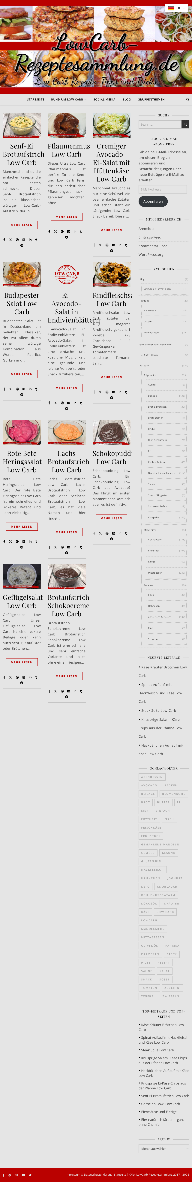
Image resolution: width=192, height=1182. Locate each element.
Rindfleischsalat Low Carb (117, 299)
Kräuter (171, 903)
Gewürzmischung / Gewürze (156, 344)
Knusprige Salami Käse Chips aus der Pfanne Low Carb (160, 728)
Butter (163, 802)
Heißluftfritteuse (149, 355)
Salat (165, 971)
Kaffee (152, 561)
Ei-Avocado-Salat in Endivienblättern (74, 307)
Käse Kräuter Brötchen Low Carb (161, 1027)
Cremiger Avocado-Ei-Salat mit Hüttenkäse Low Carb (111, 162)
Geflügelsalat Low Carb (23, 601)
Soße (164, 979)
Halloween (150, 310)
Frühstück (153, 550)
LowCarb (149, 920)
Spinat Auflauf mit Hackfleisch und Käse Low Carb (160, 693)
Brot (145, 802)
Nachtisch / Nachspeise (161, 473)
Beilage (152, 395)
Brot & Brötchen (157, 406)
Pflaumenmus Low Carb (69, 149)
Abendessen (155, 539)
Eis (150, 451)
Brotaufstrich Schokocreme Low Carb (69, 605)
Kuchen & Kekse (157, 462)
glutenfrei (151, 861)
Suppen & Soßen (157, 506)
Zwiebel (148, 996)
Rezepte (144, 365)
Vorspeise (153, 517)
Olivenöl (149, 945)
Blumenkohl (173, 794)
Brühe (151, 428)
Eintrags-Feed (150, 237)
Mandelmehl (153, 929)
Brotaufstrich (155, 417)
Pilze (146, 962)
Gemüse (148, 853)
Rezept (164, 962)
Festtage (144, 300)
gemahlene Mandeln (160, 844)
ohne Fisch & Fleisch (159, 617)
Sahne (146, 971)
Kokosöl (149, 903)
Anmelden (147, 228)
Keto (145, 886)
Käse (145, 912)
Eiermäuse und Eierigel (159, 1111)
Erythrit (149, 819)
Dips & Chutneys (157, 440)
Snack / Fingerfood (159, 495)
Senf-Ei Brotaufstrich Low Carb (24, 154)
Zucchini (172, 988)
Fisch (151, 594)
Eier (144, 810)
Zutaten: (148, 585)
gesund (169, 853)
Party (171, 954)
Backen (171, 785)
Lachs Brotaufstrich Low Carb (68, 461)
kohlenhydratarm (158, 895)
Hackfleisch (152, 870)
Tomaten (149, 988)
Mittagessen (155, 572)
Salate (151, 484)
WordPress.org (151, 254)
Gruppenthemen (151, 99)
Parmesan (150, 954)
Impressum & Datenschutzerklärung (89, 1174)
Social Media (105, 99)
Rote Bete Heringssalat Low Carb (22, 461)
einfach (163, 810)
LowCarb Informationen (157, 288)
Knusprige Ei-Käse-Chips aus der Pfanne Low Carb (162, 1085)
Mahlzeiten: (150, 530)
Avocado (149, 785)
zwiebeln (171, 996)
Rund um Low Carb (67, 99)
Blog (126, 99)
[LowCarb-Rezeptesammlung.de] (96, 47)
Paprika (172, 945)
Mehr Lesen (22, 225)
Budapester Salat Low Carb (22, 303)
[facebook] (10, 1175)
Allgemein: (150, 375)
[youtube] (24, 1175)
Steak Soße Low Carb (158, 710)
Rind (150, 628)
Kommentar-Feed (153, 246)
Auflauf (152, 384)
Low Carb (165, 912)
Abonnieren (153, 201)
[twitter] (30, 1175)
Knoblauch (167, 886)
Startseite (35, 99)
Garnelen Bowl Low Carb (160, 1104)
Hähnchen (154, 606)
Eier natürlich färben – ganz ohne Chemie (161, 1122)
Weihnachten (151, 332)
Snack (146, 979)
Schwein (153, 639)
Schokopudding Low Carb (117, 457)
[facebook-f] (4, 1175)
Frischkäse (151, 827)
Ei (178, 802)
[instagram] (16, 1175)
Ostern (148, 321)
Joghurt (175, 878)
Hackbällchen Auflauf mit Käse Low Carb (164, 1073)
